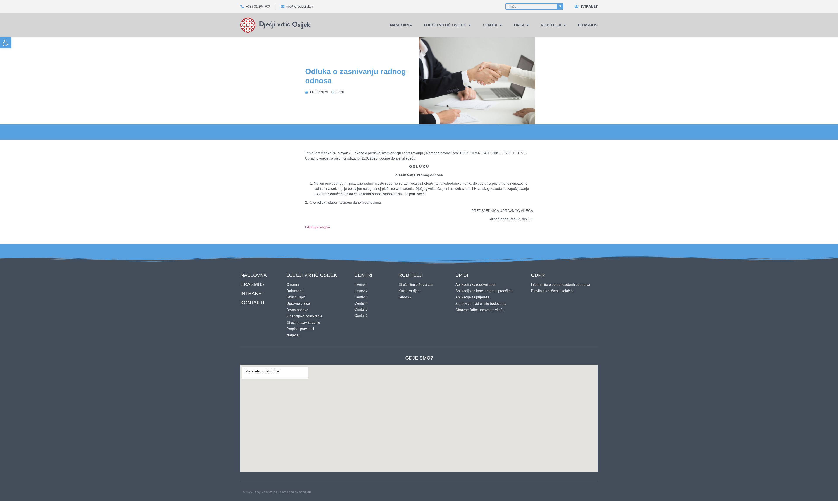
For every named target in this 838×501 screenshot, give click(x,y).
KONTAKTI (252, 302)
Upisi (519, 25)
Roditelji (551, 25)
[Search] (560, 6)
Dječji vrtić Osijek (445, 25)
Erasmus (588, 25)
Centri (490, 25)
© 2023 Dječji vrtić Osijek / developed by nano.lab (277, 492)
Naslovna (401, 25)
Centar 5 (361, 309)
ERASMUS (252, 284)
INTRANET (252, 293)
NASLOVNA (253, 275)
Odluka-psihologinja (317, 227)
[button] (5, 42)
